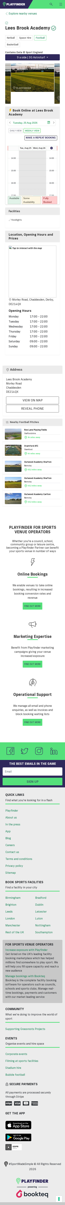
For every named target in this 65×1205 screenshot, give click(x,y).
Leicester (41, 911)
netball (11, 37)
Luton (39, 918)
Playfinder (11, 810)
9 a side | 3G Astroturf (31, 57)
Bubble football (15, 1074)
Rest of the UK (14, 932)
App (8, 831)
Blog (8, 838)
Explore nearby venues (23, 13)
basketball (12, 44)
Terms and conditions (18, 859)
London (10, 918)
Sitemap (10, 872)
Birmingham (12, 897)
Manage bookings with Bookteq (25, 976)
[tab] (32, 236)
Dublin (39, 904)
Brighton (10, 904)
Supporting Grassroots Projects (25, 1029)
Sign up (32, 781)
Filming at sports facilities (21, 1061)
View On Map (33, 400)
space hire (25, 37)
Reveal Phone (32, 408)
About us (11, 817)
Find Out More (32, 606)
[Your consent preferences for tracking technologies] (59, 1199)
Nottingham (42, 925)
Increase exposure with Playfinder (26, 950)
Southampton (44, 932)
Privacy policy (14, 865)
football (40, 37)
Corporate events (16, 1054)
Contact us (12, 852)
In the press (12, 824)
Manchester (12, 925)
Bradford (40, 897)
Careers (10, 845)
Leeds (9, 911)
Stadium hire (13, 1067)
